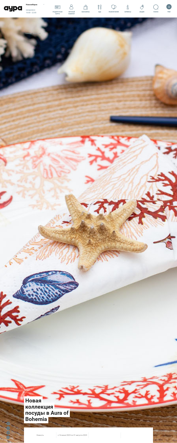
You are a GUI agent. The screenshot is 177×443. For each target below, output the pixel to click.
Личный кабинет (71, 13)
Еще (169, 12)
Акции (141, 12)
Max (8, 423)
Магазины (86, 12)
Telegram (8, 432)
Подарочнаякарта (57, 13)
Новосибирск (31, 4)
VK (8, 428)
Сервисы (127, 12)
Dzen (8, 437)
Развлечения (114, 12)
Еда (99, 12)
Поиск (155, 12)
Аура (13, 8)
